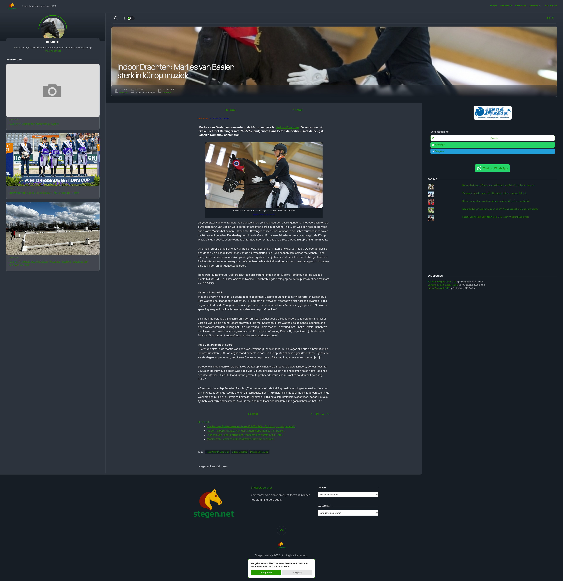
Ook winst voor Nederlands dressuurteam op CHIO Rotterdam (44, 192)
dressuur (506, 5)
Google (494, 138)
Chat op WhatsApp (495, 168)
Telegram (439, 151)
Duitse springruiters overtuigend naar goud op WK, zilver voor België (496, 201)
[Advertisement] (492, 248)
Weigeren (297, 572)
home (493, 5)
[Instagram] (552, 18)
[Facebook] (548, 18)
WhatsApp (440, 145)
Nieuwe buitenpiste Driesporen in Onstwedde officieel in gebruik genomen (498, 185)
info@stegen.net (53, 51)
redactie (123, 92)
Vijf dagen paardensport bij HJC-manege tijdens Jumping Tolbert (494, 193)
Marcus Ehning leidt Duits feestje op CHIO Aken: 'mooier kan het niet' (495, 217)
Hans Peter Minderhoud (217, 452)
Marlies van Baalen (259, 452)
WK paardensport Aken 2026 (442, 281)
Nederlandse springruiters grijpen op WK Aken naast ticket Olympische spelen (500, 209)
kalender (551, 5)
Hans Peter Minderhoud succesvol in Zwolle (34, 124)
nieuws (534, 5)
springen (520, 5)
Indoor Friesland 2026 (438, 288)
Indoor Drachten (287, 127)
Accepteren (266, 572)
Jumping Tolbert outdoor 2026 (443, 285)
